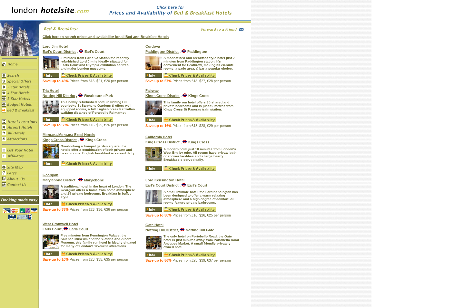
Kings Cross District (60, 140)
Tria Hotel (51, 90)
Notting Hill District (59, 96)
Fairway (152, 90)
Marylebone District (59, 180)
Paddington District (162, 51)
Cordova (152, 46)
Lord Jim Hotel (55, 46)
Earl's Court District (59, 51)
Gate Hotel (154, 225)
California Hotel (158, 137)
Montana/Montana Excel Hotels (69, 135)
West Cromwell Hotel (60, 224)
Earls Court (52, 229)
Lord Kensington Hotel (164, 180)
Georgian (50, 175)
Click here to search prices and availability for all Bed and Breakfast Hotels (106, 37)
